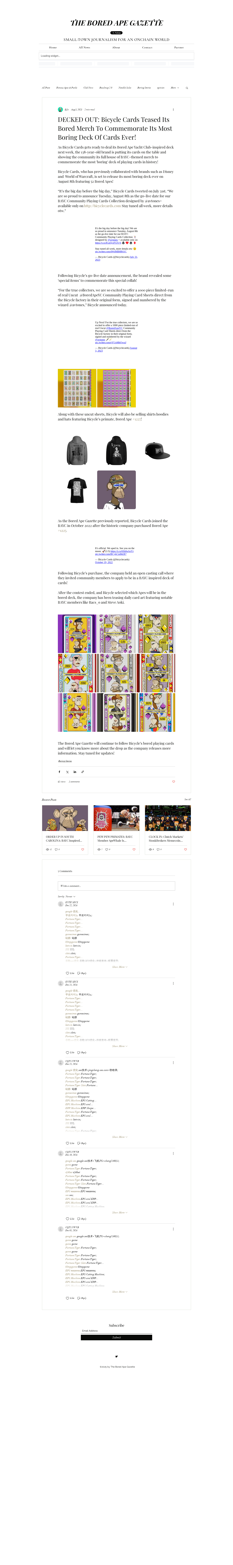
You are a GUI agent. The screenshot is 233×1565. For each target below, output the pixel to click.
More (173, 87)
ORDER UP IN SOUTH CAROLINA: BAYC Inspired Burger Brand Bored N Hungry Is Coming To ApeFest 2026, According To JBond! (65, 834)
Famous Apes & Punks (66, 87)
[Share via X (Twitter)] (67, 767)
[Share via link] (82, 767)
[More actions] (173, 109)
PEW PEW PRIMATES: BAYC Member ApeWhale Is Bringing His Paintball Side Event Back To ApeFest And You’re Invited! (115, 834)
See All (187, 794)
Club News (88, 87)
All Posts (46, 87)
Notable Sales (125, 87)
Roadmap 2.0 (106, 87)
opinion (161, 87)
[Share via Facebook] (59, 767)
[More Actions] (173, 899)
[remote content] (116, 242)
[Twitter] (116, 1351)
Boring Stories (144, 87)
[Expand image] (77, 385)
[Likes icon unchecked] (67, 968)
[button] (186, 88)
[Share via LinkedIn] (74, 767)
